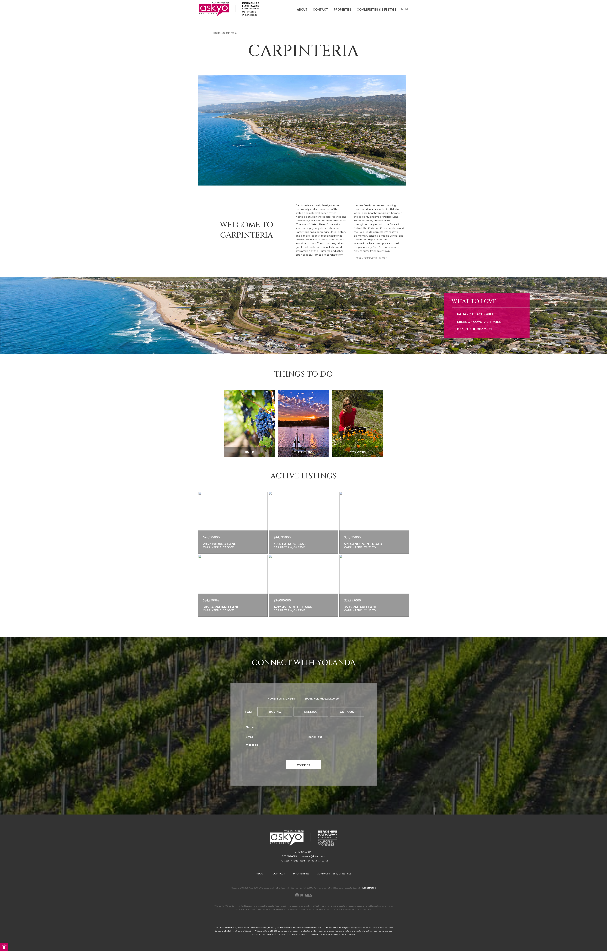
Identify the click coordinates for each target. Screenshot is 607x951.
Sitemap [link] (294, 888)
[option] (303, 555)
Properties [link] (342, 9)
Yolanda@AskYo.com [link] (327, 698)
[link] (4, 947)
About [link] (302, 9)
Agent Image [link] (369, 888)
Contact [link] (320, 9)
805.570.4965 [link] (286, 698)
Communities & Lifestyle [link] (376, 9)
